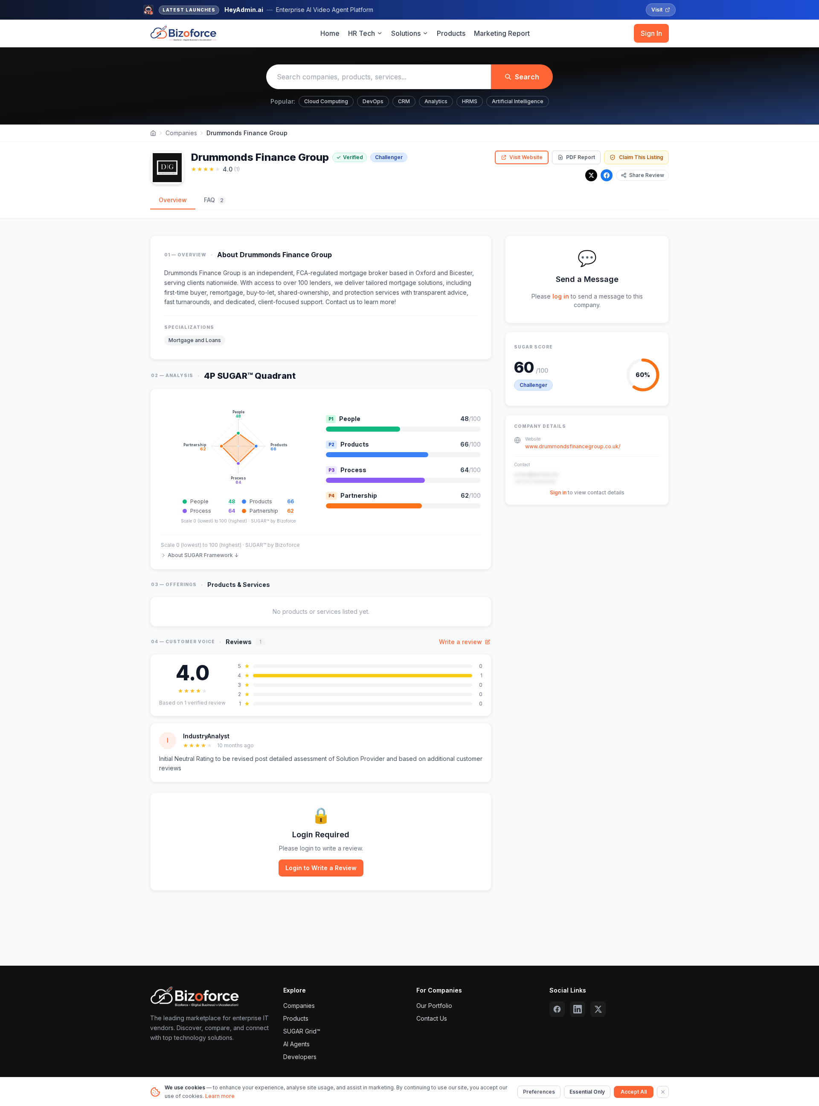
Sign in (558, 492)
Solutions (406, 33)
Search (527, 77)
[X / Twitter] (591, 175)
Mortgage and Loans (194, 340)
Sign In (651, 33)
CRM (404, 101)
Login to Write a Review (321, 867)
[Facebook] (607, 175)
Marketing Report (502, 33)
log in (560, 296)
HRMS (469, 101)
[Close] (663, 1092)
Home (330, 33)
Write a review (460, 641)
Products (451, 33)
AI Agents (296, 1044)
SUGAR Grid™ (301, 1031)
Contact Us (431, 1018)
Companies (181, 132)
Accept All (634, 1092)
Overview (173, 199)
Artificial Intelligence (517, 101)
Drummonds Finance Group (202, 272)
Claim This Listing (641, 157)
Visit (656, 9)
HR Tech (361, 33)
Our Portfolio (434, 1005)
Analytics (435, 101)
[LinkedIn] (577, 1009)
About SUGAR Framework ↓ (203, 555)
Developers (300, 1056)
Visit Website (526, 157)
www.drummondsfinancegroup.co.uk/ (572, 446)
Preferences (539, 1092)
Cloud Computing (326, 101)
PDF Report (580, 157)
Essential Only (587, 1092)
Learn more (220, 1096)
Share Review (646, 175)
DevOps (373, 101)
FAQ (214, 199)
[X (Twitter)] (598, 1009)
